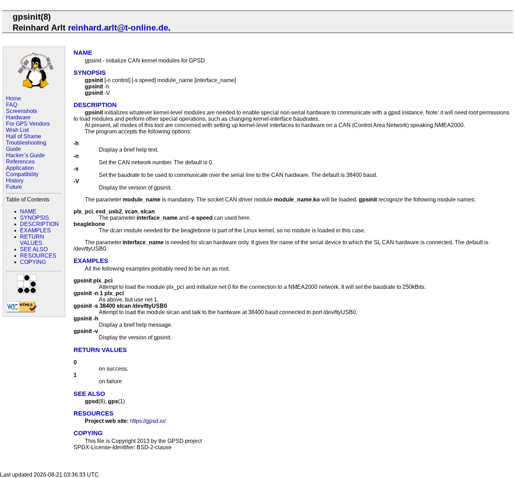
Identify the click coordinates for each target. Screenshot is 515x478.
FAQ (11, 105)
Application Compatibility (22, 171)
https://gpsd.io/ (148, 421)
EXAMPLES (35, 230)
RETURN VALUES (32, 240)
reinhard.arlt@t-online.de (118, 27)
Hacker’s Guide (25, 155)
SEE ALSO (34, 249)
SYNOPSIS (34, 218)
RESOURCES (38, 256)
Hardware (18, 117)
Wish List (17, 130)
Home (13, 98)
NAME (28, 211)
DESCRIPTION (39, 224)
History (14, 181)
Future (14, 187)
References (20, 162)
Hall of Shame (23, 136)
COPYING (33, 262)
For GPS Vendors (28, 124)
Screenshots (21, 111)
